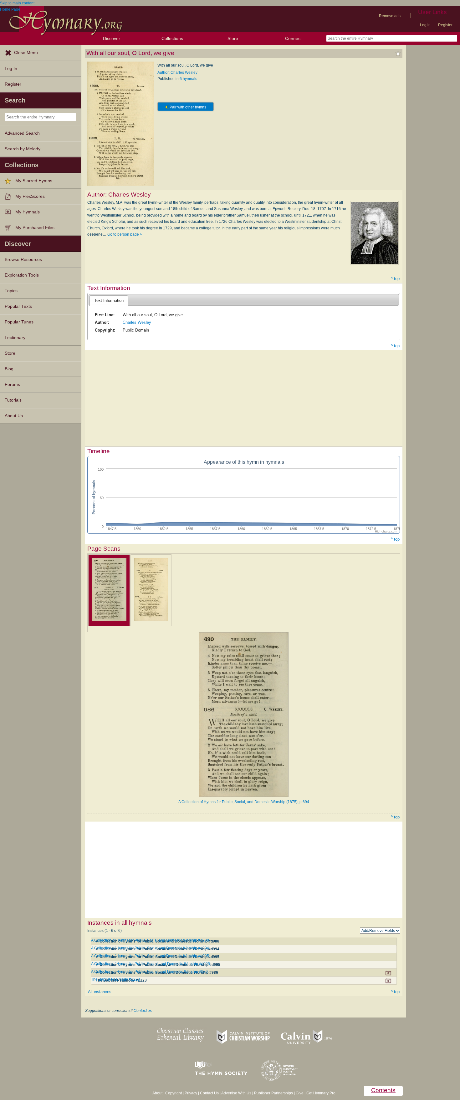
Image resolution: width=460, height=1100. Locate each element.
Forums (12, 384)
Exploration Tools (22, 275)
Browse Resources (23, 259)
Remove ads (390, 16)
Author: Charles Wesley (177, 72)
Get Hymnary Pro (320, 1093)
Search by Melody (22, 149)
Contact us (143, 1010)
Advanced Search (22, 133)
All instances (99, 991)
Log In (11, 68)
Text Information (109, 300)
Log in (425, 25)
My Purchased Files (34, 227)
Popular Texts (18, 306)
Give (300, 1093)
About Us (14, 415)
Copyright (173, 1093)
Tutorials (13, 400)
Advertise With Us (236, 1093)
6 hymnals (188, 79)
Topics (11, 290)
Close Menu (26, 52)
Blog (9, 369)
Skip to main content (17, 3)
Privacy (191, 1093)
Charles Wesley (137, 322)
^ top (395, 278)
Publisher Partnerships (273, 1093)
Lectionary (15, 337)
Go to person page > (124, 234)
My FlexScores (30, 196)
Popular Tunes (19, 322)
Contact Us (209, 1093)
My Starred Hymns (33, 180)
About (157, 1093)
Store (232, 38)
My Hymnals (27, 212)
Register (445, 25)
